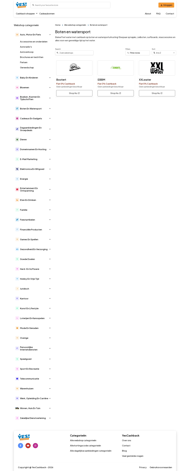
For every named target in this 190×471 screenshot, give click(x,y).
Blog (124, 450)
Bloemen (24, 87)
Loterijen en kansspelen (32, 318)
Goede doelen (27, 259)
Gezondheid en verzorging (34, 249)
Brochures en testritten (31, 57)
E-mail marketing (28, 159)
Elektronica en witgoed (32, 169)
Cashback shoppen (25, 13)
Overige (24, 338)
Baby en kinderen (29, 77)
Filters (128, 49)
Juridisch (24, 288)
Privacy (143, 467)
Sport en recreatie (29, 369)
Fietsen (23, 62)
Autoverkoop (26, 52)
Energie (24, 179)
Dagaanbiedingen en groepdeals (31, 128)
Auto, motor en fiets (30, 34)
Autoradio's (26, 46)
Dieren (23, 139)
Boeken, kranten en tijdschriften (30, 98)
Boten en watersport (31, 108)
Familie (23, 210)
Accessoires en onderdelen (33, 41)
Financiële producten (31, 229)
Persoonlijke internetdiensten (28, 348)
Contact (170, 13)
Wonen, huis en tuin (30, 408)
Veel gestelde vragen (132, 456)
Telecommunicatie (29, 378)
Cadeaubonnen (47, 13)
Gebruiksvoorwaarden (161, 467)
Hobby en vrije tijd (29, 279)
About (148, 13)
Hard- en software (29, 269)
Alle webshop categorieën (83, 440)
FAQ (158, 13)
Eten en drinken (28, 200)
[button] (50, 34)
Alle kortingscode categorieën (85, 445)
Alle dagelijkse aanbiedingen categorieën (90, 450)
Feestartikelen (27, 219)
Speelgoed (25, 359)
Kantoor (24, 298)
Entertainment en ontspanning (29, 189)
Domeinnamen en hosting (33, 149)
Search (58, 49)
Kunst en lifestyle (29, 308)
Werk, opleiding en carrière (34, 398)
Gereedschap (27, 67)
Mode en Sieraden (29, 328)
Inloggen (167, 5)
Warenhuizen (26, 388)
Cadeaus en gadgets (31, 118)
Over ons (126, 440)
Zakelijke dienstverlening (33, 418)
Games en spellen (29, 239)
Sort (153, 49)
